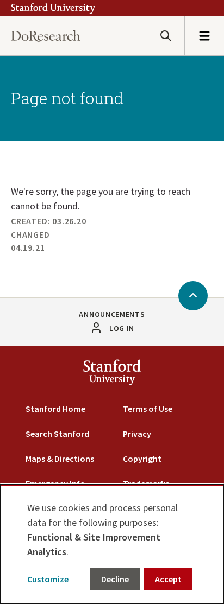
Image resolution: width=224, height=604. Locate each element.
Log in (121, 328)
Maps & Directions (60, 458)
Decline (115, 579)
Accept (168, 579)
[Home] (45, 36)
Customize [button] (48, 579)
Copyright (142, 458)
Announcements (112, 314)
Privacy (137, 433)
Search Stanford (57, 433)
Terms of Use (147, 408)
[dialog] (112, 544)
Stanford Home (55, 408)
